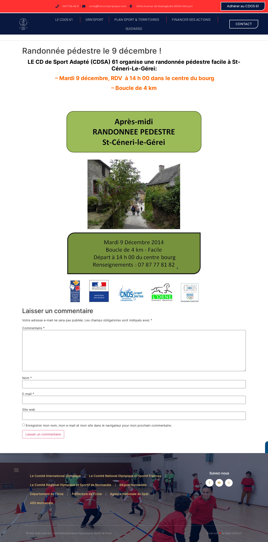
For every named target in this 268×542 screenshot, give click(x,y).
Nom (27, 377)
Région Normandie (133, 485)
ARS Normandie (41, 503)
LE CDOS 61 (64, 20)
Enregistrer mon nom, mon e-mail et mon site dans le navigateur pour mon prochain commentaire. (99, 425)
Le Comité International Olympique (55, 476)
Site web (28, 409)
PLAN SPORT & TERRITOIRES (136, 20)
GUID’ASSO (134, 29)
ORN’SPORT (95, 20)
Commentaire (33, 328)
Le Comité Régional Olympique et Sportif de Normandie (70, 485)
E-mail (28, 393)
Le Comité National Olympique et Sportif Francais (125, 476)
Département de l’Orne (47, 494)
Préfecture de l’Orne (87, 494)
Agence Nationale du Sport (130, 494)
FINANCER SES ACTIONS (191, 20)
